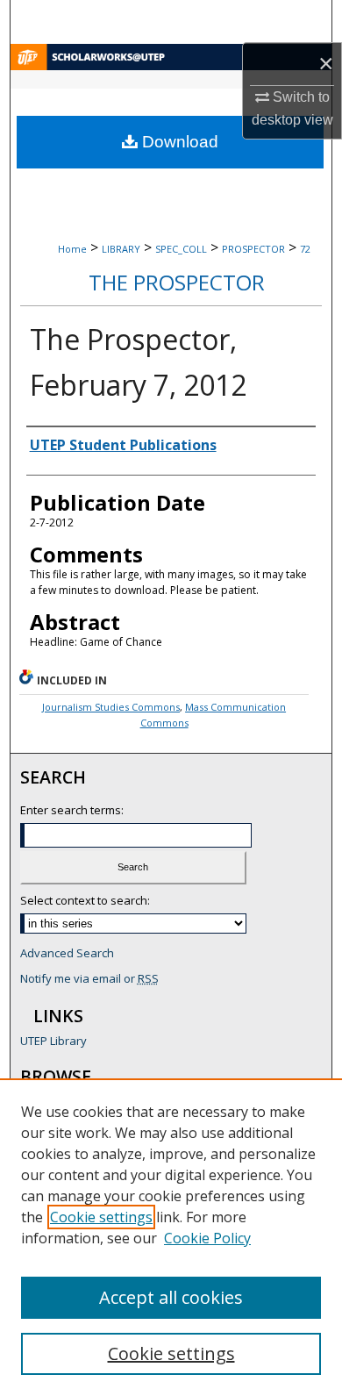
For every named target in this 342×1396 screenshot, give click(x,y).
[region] (171, 1237)
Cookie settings (101, 1217)
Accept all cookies (171, 1297)
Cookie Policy (207, 1238)
